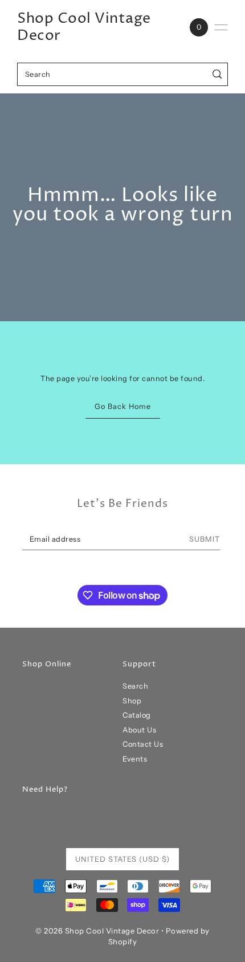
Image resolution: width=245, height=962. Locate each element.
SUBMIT (204, 539)
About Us (139, 730)
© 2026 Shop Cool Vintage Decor (97, 930)
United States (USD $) (122, 858)
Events (134, 759)
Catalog (136, 715)
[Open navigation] (221, 27)
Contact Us (142, 744)
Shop (131, 701)
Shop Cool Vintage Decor (84, 27)
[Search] (217, 74)
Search (135, 686)
